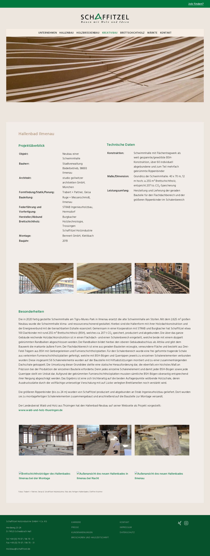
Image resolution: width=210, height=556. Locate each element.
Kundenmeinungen (82, 532)
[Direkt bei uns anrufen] (21, 4)
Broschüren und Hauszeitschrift (90, 537)
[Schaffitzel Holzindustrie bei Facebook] (200, 524)
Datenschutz (127, 532)
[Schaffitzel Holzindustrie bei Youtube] (200, 532)
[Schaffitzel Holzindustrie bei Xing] (181, 524)
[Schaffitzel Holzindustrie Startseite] (105, 25)
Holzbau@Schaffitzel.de (18, 549)
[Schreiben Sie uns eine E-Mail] (31, 4)
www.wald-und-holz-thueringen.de (41, 410)
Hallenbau (66, 33)
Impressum (126, 527)
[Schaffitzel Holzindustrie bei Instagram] (187, 524)
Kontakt (166, 33)
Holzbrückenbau (88, 33)
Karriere (76, 522)
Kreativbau (110, 33)
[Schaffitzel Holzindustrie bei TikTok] (174, 524)
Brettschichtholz (132, 33)
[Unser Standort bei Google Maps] (41, 4)
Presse (75, 527)
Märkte (152, 33)
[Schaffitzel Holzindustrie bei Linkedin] (194, 524)
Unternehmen (47, 33)
